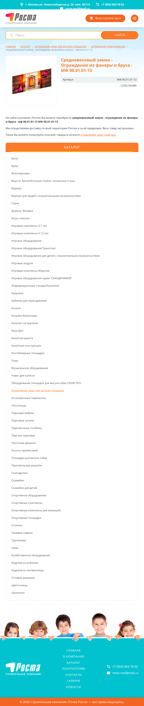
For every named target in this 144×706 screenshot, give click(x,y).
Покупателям (73, 669)
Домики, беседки (22, 211)
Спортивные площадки (26, 518)
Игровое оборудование (26, 241)
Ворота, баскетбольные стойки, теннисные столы (43, 181)
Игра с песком (20, 218)
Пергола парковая (23, 435)
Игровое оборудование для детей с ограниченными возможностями (55, 256)
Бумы (14, 166)
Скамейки (17, 480)
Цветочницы (19, 585)
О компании (73, 656)
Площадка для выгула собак (29, 458)
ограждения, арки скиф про (98, 135)
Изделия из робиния (24, 563)
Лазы (14, 360)
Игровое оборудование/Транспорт (33, 248)
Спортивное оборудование (28, 495)
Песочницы (18, 405)
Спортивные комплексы (26, 503)
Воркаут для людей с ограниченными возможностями (46, 196)
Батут (14, 158)
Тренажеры (18, 540)
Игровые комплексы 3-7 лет (29, 226)
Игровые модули (22, 263)
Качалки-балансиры (24, 316)
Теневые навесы (22, 533)
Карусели (17, 293)
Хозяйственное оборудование (30, 555)
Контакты (73, 675)
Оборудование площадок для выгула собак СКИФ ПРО (46, 383)
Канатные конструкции (26, 345)
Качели (16, 308)
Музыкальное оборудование (29, 368)
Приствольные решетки (26, 465)
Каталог (73, 663)
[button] (31, 81)
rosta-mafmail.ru (125, 673)
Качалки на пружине (24, 323)
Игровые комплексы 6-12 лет (29, 233)
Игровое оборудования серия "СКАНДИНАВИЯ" (41, 278)
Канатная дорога (22, 338)
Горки (15, 203)
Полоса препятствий (24, 450)
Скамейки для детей (24, 488)
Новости (73, 687)
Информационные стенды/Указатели (35, 286)
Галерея (73, 681)
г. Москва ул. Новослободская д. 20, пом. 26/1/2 (58, 4)
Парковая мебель (22, 413)
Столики (16, 525)
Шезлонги (17, 593)
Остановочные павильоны (28, 398)
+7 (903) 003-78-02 (125, 666)
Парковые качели (22, 420)
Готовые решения (22, 578)
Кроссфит (17, 330)
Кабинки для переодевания (29, 301)
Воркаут (16, 188)
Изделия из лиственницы (27, 570)
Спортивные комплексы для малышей (35, 510)
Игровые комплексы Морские (30, 271)
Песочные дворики (23, 443)
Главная (74, 650)
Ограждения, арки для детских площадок (37, 390)
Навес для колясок (23, 375)
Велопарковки (20, 173)
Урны (14, 548)
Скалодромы (19, 473)
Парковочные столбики (26, 428)
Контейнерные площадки (27, 353)
